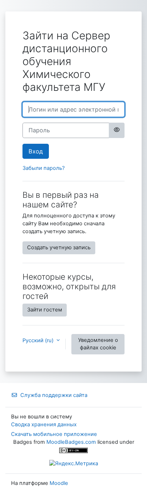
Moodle (59, 483)
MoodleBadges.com (71, 442)
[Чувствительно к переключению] (117, 130)
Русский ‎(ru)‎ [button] (38, 340)
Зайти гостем (44, 309)
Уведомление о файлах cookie (98, 344)
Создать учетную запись (59, 247)
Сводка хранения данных (44, 424)
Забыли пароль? (43, 168)
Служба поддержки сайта (53, 395)
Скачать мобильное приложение (54, 434)
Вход (36, 151)
